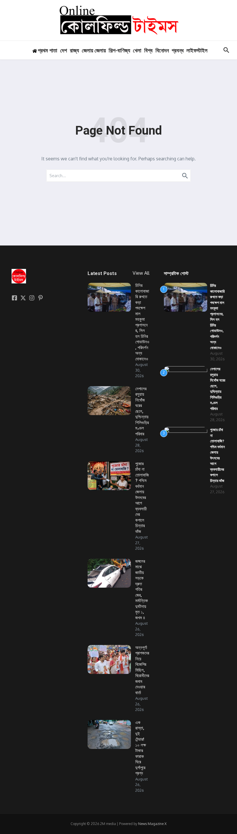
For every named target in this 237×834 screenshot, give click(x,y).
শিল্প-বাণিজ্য (119, 50)
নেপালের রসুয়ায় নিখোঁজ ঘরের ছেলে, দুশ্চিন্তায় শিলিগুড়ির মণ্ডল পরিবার (142, 411)
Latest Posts (102, 273)
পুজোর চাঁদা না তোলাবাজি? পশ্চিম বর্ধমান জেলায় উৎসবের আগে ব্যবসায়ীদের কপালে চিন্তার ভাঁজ (142, 497)
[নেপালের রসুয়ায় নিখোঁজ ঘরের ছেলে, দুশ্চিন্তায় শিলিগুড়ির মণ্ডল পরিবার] (109, 400)
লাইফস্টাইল (197, 50)
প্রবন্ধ (178, 50)
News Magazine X (152, 824)
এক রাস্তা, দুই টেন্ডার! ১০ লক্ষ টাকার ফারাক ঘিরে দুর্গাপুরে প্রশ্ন (140, 748)
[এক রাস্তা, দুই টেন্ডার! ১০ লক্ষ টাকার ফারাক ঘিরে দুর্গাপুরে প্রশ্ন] (109, 734)
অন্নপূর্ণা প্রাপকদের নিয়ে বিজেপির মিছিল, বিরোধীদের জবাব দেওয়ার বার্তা (142, 670)
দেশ (63, 50)
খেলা (137, 50)
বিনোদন (162, 50)
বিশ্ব (148, 50)
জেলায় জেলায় (94, 50)
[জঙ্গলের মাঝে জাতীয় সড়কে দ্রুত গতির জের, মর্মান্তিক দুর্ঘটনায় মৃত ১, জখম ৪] (109, 573)
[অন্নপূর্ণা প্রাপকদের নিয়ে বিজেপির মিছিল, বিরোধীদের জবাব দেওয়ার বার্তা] (109, 659)
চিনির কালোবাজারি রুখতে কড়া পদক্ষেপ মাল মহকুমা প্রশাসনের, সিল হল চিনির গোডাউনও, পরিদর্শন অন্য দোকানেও (142, 322)
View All (141, 273)
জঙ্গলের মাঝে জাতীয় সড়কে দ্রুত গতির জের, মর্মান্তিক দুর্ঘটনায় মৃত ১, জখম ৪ (141, 589)
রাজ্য (74, 50)
